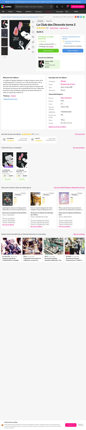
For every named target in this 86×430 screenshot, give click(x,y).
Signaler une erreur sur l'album (57, 127)
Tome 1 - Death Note (8, 215)
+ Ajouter (13, 96)
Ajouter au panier (48, 50)
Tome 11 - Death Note (8, 218)
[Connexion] (62, 6)
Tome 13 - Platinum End (65, 222)
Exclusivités (49, 11)
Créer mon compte (77, 6)
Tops (66, 11)
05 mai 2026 (23, 138)
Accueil (3, 17)
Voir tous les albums (79, 147)
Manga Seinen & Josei (19, 17)
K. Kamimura (5, 174)
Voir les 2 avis (54, 28)
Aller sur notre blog (79, 234)
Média (76, 11)
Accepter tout (71, 425)
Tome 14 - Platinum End (65, 224)
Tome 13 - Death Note (8, 222)
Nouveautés (59, 11)
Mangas (19, 11)
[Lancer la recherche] (51, 6)
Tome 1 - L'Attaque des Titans (39, 216)
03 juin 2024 (52, 138)
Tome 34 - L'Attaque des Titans (40, 224)
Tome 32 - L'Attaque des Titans (40, 220)
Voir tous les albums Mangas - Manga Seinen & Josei (69, 187)
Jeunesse (28, 11)
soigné (51, 46)
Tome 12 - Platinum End (65, 220)
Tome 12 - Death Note (8, 220)
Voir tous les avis (80, 134)
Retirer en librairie (73, 50)
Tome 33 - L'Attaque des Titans (40, 222)
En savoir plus (77, 2)
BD (3, 11)
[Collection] (57, 6)
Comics (10, 11)
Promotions (38, 11)
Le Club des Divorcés (32, 17)
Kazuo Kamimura (66, 98)
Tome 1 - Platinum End (65, 216)
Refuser (81, 425)
